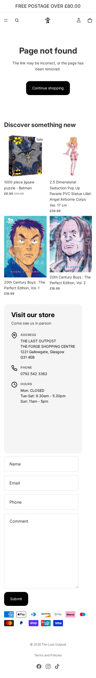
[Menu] (6, 20)
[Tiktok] (57, 666)
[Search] (17, 20)
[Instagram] (48, 666)
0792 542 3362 (33, 373)
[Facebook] (39, 666)
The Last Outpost (54, 644)
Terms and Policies (48, 655)
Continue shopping (48, 88)
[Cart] (89, 20)
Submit (16, 599)
